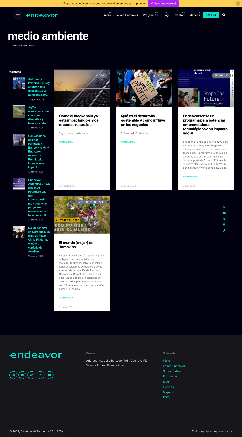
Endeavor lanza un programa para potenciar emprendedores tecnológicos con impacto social (205, 124)
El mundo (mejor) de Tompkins (76, 244)
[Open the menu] (18, 15)
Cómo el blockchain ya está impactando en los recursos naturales (79, 120)
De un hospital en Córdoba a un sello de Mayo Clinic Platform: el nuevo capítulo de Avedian (39, 239)
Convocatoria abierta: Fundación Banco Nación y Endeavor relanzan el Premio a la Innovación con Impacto (38, 151)
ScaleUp (211, 14)
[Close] (238, 3)
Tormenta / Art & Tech (51, 431)
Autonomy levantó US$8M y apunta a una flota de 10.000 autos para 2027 (39, 86)
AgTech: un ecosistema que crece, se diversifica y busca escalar (38, 115)
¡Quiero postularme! (163, 3)
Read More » (66, 142)
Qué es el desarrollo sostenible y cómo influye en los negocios (143, 120)
